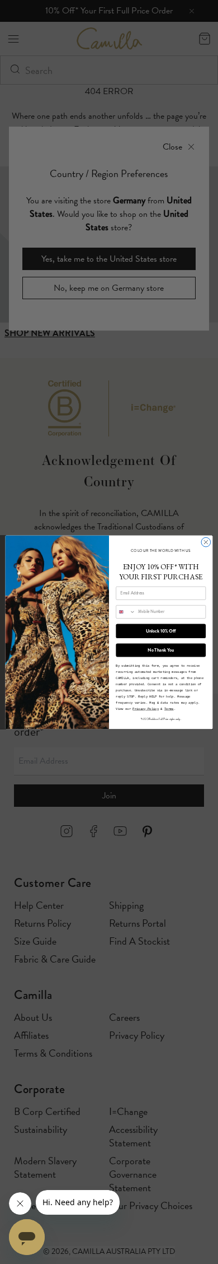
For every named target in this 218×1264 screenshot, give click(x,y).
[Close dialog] (206, 542)
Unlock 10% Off (161, 631)
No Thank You (161, 650)
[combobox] (125, 611)
